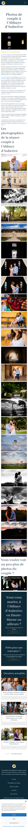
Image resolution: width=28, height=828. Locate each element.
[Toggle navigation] (25, 2)
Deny (14, 819)
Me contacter (14, 794)
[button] (26, 801)
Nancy (24, 772)
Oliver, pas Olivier (14, 786)
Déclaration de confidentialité (18, 826)
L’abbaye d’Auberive (5, 77)
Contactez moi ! (14, 632)
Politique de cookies (7, 826)
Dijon (10, 772)
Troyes (19, 772)
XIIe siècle (3, 78)
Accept (14, 814)
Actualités (14, 790)
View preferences (14, 823)
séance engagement (7, 54)
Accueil (14, 779)
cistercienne (21, 77)
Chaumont (14, 772)
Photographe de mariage (14, 783)
